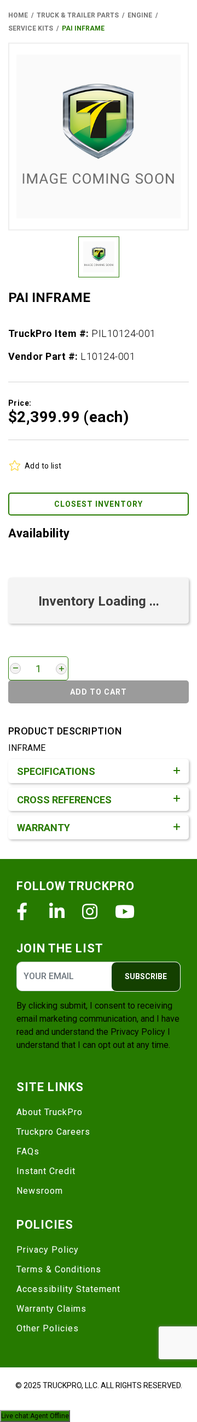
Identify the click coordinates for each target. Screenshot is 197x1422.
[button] (98, 136)
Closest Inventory (98, 504)
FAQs (27, 1151)
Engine (140, 15)
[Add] (61, 668)
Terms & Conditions (58, 1269)
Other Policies (47, 1328)
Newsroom (39, 1191)
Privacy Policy (138, 1032)
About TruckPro (49, 1112)
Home (18, 15)
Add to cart (98, 692)
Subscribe (146, 976)
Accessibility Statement (68, 1289)
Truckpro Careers (53, 1132)
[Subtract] (15, 668)
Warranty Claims (51, 1309)
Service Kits (30, 28)
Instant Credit (46, 1171)
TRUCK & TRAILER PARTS (78, 15)
